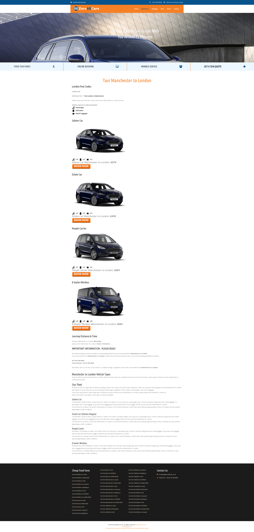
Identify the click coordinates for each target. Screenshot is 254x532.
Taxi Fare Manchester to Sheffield (110, 499)
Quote (169, 9)
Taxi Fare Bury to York (106, 470)
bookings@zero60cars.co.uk (167, 474)
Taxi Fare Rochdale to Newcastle (138, 489)
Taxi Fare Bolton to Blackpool (80, 487)
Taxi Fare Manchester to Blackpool (110, 493)
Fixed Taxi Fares (22, 66)
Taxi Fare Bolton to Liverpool (80, 484)
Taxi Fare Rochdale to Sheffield (137, 506)
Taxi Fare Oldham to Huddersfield (138, 483)
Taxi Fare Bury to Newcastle (80, 503)
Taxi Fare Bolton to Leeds (79, 474)
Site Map (124, 526)
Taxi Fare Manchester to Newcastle (110, 483)
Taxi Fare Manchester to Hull (108, 486)
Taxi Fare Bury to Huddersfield (109, 476)
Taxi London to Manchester (94, 96)
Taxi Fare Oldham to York (135, 476)
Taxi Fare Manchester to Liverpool (110, 489)
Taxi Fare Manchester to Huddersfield (111, 502)
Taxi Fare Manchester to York (108, 496)
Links (130, 526)
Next (165, 31)
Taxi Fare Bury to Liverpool (79, 510)
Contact (176, 9)
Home (136, 9)
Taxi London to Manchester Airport (138, 528)
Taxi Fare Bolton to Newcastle (80, 478)
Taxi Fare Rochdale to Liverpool (137, 496)
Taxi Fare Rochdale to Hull (136, 493)
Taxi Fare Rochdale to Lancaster (137, 512)
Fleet (162, 9)
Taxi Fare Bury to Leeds (79, 500)
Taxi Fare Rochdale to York (136, 502)
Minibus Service (149, 66)
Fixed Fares (145, 9)
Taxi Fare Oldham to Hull (107, 512)
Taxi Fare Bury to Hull (78, 507)
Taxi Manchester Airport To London (116, 528)
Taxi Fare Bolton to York (79, 491)
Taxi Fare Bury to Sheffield (108, 473)
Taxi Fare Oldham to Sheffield (137, 480)
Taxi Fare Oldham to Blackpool (137, 473)
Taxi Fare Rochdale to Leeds (136, 486)
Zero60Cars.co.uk (140, 525)
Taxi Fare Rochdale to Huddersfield (138, 509)
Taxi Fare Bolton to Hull (78, 481)
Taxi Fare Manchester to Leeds (109, 480)
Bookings (155, 9)
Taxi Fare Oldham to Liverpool (137, 470)
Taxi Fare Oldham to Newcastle (109, 509)
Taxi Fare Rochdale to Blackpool (137, 499)
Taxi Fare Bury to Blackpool (80, 513)
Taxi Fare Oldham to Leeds (108, 506)
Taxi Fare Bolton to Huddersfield (81, 497)
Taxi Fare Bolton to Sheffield (80, 494)
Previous (89, 31)
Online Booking (85, 66)
